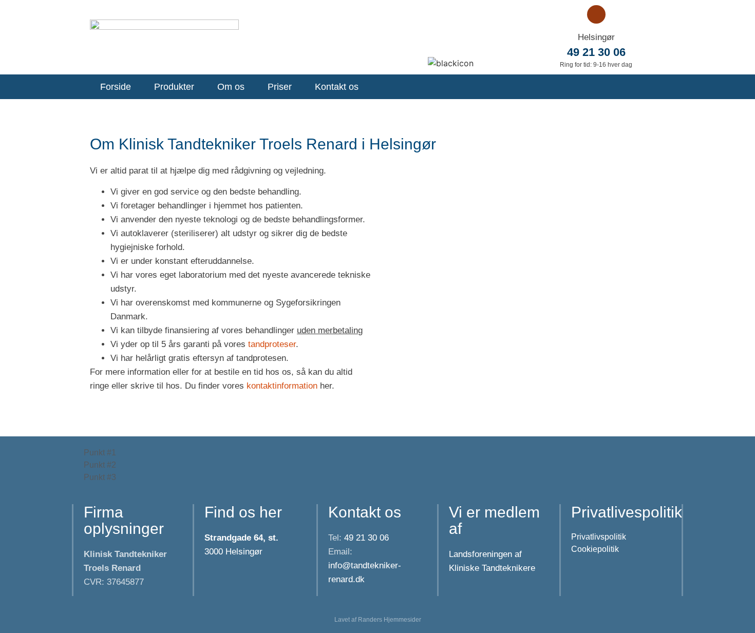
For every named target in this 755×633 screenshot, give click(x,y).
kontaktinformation (282, 386)
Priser (280, 87)
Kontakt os (336, 87)
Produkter (174, 87)
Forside (115, 87)
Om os (230, 87)
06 (365, 538)
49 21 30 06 (596, 52)
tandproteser (272, 344)
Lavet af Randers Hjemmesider (377, 619)
